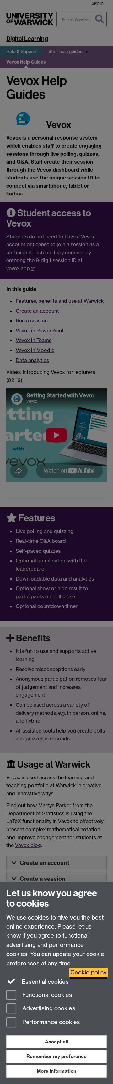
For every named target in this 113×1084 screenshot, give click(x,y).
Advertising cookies (48, 1008)
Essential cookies (44, 981)
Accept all (56, 1042)
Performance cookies (50, 1022)
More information (56, 1071)
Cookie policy (88, 972)
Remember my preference (56, 1056)
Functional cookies (46, 994)
